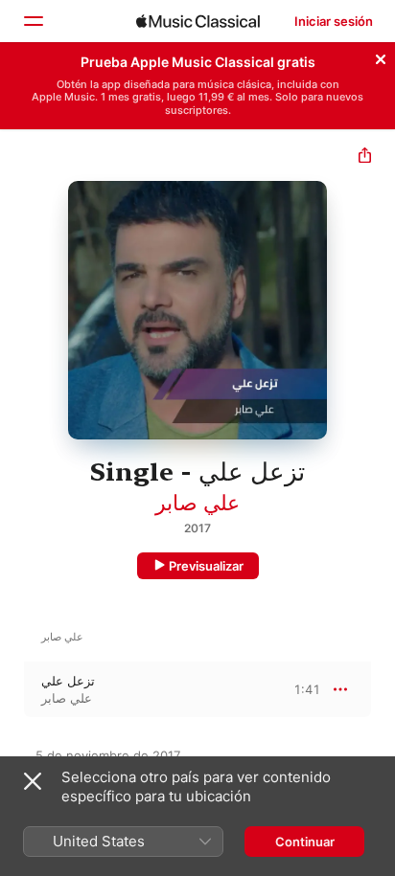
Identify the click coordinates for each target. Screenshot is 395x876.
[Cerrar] (380, 56)
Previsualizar (206, 565)
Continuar (305, 841)
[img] (198, 21)
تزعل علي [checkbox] (68, 680)
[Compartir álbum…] (365, 157)
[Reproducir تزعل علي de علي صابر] (12, 689)
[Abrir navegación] (33, 21)
